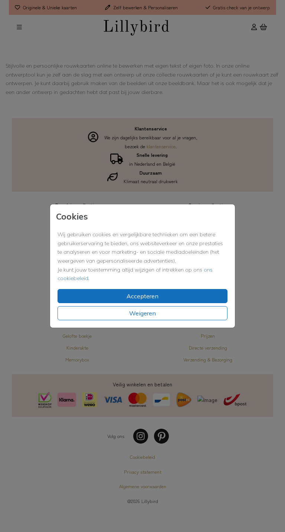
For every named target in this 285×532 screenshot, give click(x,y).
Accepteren (142, 296)
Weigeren (142, 313)
